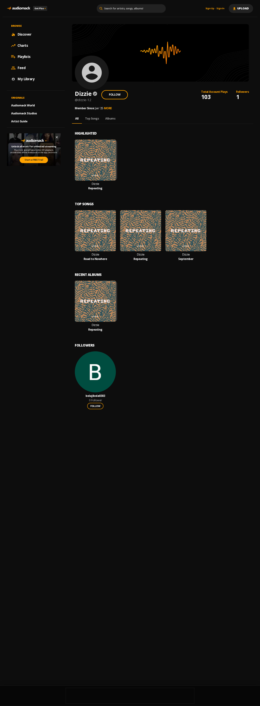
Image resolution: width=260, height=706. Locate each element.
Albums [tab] (110, 118)
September (185, 259)
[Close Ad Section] (57, 137)
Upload (243, 8)
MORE (108, 108)
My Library (26, 79)
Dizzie (95, 184)
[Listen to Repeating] (95, 160)
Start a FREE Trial (34, 159)
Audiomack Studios (24, 113)
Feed (21, 68)
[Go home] (18, 8)
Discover (24, 34)
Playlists (24, 56)
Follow (114, 95)
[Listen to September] (185, 230)
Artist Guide (19, 121)
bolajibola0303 (95, 396)
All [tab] (77, 118)
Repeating (95, 188)
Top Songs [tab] (92, 118)
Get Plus (40, 8)
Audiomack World (23, 105)
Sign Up (210, 8)
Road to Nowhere (95, 259)
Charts (23, 45)
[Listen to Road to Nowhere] (95, 230)
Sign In (220, 8)
